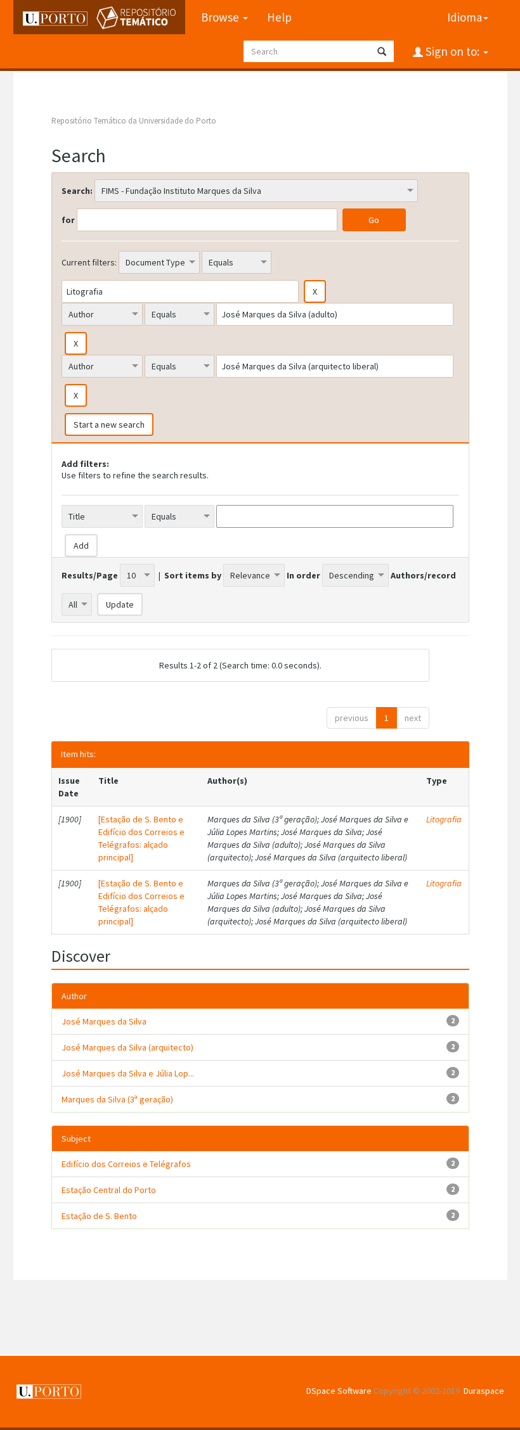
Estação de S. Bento (99, 1216)
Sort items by (192, 575)
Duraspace (484, 1390)
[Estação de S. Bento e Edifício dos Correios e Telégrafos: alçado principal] (141, 838)
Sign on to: (452, 51)
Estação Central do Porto (109, 1190)
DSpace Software (339, 1390)
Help (279, 17)
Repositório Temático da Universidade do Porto (133, 120)
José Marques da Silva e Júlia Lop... (128, 1073)
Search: (77, 190)
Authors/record (423, 575)
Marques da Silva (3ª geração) (117, 1099)
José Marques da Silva (104, 1021)
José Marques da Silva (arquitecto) (127, 1047)
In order (303, 575)
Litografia (444, 819)
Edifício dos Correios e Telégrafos (126, 1164)
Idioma (464, 17)
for (68, 220)
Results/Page (90, 575)
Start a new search (109, 424)
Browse (221, 17)
